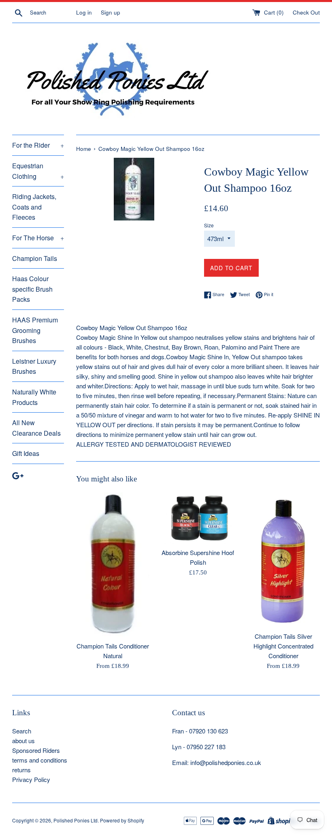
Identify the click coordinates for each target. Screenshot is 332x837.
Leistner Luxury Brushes (34, 366)
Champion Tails (34, 258)
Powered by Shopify (122, 820)
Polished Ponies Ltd (75, 820)
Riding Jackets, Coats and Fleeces (34, 207)
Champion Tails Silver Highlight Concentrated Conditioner (283, 646)
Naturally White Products (34, 397)
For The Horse (38, 237)
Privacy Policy (31, 779)
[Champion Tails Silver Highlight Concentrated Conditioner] (283, 559)
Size (209, 225)
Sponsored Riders (36, 750)
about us (23, 740)
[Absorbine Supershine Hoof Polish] (198, 518)
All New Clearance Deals (36, 428)
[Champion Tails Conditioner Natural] (112, 564)
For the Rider (38, 145)
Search (21, 731)
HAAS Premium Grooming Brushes (35, 330)
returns (21, 769)
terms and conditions (39, 760)
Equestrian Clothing (38, 171)
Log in (84, 12)
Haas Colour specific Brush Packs (32, 289)
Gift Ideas (25, 453)
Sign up (110, 12)
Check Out (306, 12)
